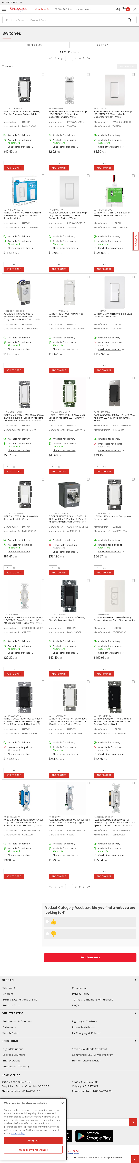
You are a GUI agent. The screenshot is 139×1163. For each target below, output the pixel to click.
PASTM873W (101, 108)
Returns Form (11, 1005)
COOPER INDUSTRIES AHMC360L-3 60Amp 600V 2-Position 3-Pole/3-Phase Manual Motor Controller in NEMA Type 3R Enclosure (68, 520)
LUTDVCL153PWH (13, 108)
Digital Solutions (13, 1049)
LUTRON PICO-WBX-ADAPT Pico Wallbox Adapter (66, 315)
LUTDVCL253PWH (13, 513)
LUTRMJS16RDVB (103, 209)
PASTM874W (56, 209)
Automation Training (16, 1066)
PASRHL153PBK (102, 412)
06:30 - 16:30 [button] (62, 9)
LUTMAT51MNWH (13, 412)
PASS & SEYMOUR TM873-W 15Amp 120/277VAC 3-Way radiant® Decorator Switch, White (113, 114)
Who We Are (10, 988)
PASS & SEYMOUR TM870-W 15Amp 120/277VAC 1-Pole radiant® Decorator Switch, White (68, 114)
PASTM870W (56, 108)
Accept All (33, 1140)
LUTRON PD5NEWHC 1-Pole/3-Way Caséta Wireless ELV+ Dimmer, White (114, 619)
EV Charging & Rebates (86, 1033)
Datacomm (9, 1027)
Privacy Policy (80, 993)
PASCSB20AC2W (103, 817)
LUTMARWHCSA (102, 513)
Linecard (8, 993)
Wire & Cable (11, 1033)
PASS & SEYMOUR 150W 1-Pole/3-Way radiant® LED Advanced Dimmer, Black (114, 418)
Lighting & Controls (84, 1021)
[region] (33, 1129)
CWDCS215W (11, 614)
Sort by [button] (102, 44)
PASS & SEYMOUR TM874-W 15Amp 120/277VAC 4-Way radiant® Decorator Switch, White (68, 215)
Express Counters (14, 1054)
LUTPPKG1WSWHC (14, 209)
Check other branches (19, 146)
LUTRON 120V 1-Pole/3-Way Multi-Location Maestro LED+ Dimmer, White (67, 418)
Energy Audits (11, 1060)
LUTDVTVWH (101, 311)
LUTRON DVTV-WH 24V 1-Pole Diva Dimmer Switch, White (113, 315)
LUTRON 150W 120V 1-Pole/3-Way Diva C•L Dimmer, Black (67, 619)
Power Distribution (84, 1027)
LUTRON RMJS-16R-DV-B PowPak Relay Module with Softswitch (112, 214)
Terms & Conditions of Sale (20, 999)
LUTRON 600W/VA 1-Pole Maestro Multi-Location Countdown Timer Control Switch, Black (112, 721)
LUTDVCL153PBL (57, 614)
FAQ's (75, 1005)
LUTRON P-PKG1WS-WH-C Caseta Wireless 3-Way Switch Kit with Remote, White (22, 215)
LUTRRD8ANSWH (58, 715)
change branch (83, 9)
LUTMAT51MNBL (102, 715)
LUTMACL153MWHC (59, 412)
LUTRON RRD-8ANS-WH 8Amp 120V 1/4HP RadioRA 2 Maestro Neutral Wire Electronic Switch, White (68, 721)
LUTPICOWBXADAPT (60, 311)
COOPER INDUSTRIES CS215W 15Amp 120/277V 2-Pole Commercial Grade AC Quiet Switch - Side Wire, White (24, 620)
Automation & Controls (17, 1021)
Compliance (79, 988)
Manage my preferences (33, 1149)
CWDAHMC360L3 (58, 513)
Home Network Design (86, 1060)
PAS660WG (55, 817)
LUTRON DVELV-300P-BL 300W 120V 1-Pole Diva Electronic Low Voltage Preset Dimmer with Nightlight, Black (24, 721)
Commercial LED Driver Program (92, 1054)
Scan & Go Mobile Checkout (89, 1049)
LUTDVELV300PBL (13, 715)
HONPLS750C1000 (14, 311)
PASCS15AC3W (12, 817)
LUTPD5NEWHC (102, 614)
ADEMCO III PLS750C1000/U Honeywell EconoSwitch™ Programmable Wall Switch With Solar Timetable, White (22, 317)
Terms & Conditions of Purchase (92, 999)
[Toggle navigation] (4, 9)
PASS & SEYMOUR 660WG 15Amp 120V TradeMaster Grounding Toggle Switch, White (69, 822)
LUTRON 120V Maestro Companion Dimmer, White (113, 517)
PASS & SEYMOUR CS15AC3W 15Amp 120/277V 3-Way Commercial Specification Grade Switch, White (23, 822)
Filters (34, 44)
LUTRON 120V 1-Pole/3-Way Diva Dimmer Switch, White (21, 517)
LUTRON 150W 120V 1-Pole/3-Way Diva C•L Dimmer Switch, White (22, 113)
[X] (62, 1103)
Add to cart (14, 167)
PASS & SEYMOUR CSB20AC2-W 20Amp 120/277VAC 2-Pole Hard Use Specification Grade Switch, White (114, 822)
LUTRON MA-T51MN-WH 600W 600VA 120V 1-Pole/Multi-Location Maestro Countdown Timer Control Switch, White (24, 419)
